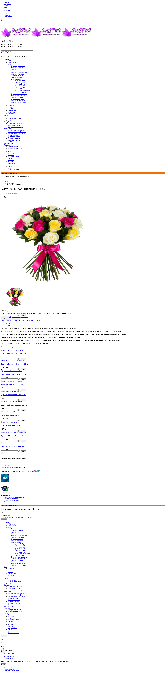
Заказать (3, 519)
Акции (6, 181)
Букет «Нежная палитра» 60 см (13, 446)
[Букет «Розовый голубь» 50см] (11, 381)
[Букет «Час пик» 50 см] (9, 412)
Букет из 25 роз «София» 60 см (14, 405)
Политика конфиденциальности (14, 497)
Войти (6, 5)
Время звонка (5, 516)
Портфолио (8, 15)
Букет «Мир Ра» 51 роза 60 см (13, 374)
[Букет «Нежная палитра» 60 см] (12, 443)
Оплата (6, 13)
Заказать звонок (9, 667)
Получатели (8, 17)
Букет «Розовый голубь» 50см (13, 385)
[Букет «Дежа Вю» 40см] (9, 422)
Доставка (7, 10)
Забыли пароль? (9, 658)
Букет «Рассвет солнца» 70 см (13, 395)
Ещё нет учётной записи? (9, 653)
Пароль (3, 646)
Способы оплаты (9, 502)
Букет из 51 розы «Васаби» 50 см (15, 364)
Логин (2, 643)
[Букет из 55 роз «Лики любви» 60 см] (13, 432)
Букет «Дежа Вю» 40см (10, 426)
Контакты (7, 12)
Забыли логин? (9, 656)
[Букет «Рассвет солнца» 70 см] (11, 391)
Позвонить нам (9, 669)
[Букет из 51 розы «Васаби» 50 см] (12, 360)
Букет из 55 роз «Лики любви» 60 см (16, 436)
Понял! (3, 664)
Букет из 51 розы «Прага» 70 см (14, 354)
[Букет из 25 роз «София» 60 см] (12, 402)
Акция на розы (9, 183)
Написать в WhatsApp (11, 671)
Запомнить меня (8, 650)
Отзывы (6, 7)
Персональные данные (11, 500)
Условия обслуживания (11, 499)
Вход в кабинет (12, 628)
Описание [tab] (7, 323)
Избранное (7, 4)
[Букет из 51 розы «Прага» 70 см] (12, 350)
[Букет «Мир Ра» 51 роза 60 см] (11, 371)
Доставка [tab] (7, 325)
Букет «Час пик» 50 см (10, 415)
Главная (7, 2)
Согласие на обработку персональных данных (16, 517)
